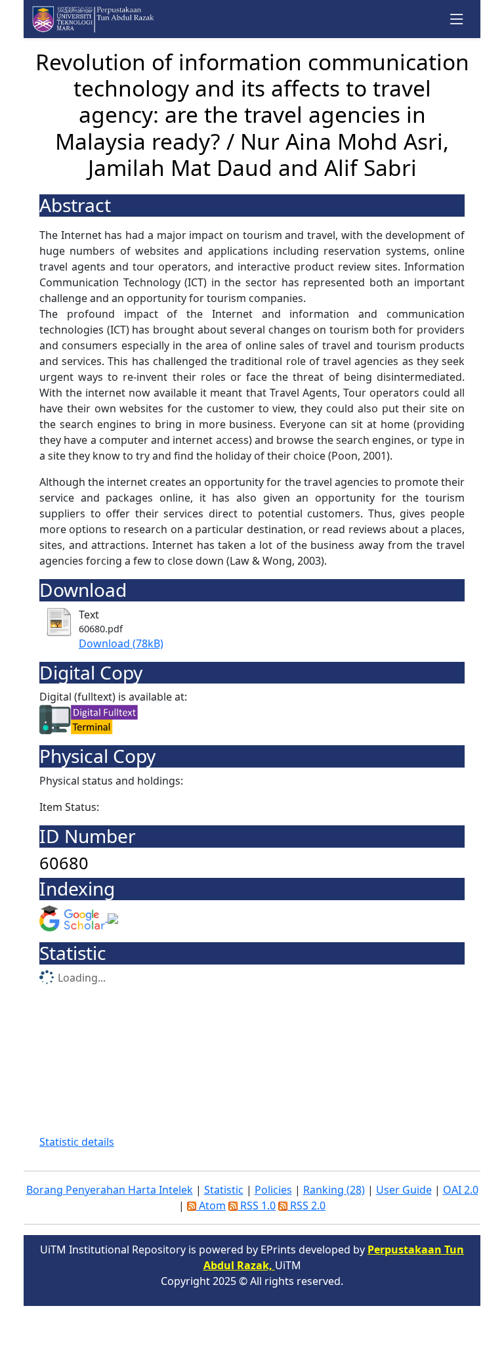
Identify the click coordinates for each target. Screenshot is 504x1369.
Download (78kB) (121, 643)
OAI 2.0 (460, 1190)
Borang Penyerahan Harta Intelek (109, 1190)
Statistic (223, 1190)
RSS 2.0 (306, 1205)
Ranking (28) (334, 1190)
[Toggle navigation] (457, 19)
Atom (211, 1205)
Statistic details (76, 1142)
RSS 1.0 (257, 1205)
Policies (273, 1190)
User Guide (404, 1190)
